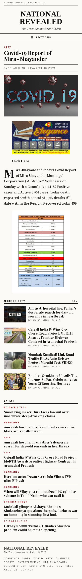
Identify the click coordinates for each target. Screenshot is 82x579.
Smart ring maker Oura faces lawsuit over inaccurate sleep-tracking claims (36, 414)
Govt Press (65, 565)
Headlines (11, 558)
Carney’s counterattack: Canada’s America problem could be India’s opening (37, 528)
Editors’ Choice (41, 565)
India (26, 558)
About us (11, 569)
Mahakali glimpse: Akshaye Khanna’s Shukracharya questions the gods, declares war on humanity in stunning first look (41, 510)
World (38, 558)
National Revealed (41, 18)
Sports (9, 562)
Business (63, 558)
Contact (27, 569)
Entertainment (29, 562)
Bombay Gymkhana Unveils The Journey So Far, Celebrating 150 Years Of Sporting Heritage (52, 379)
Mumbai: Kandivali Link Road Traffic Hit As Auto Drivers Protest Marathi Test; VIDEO (51, 358)
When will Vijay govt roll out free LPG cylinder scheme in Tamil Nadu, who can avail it (40, 493)
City (7, 47)
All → (75, 301)
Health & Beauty (55, 562)
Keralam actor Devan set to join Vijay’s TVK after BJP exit (37, 478)
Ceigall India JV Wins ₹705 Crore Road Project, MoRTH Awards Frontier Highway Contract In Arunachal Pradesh (52, 335)
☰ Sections (41, 37)
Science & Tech (15, 565)
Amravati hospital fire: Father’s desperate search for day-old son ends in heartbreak (52, 312)
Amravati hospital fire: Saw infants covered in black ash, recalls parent (39, 429)
